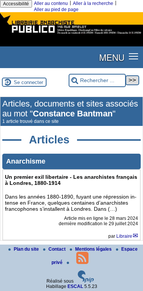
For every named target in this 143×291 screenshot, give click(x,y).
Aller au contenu (51, 3)
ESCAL (75, 286)
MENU (111, 57)
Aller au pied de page (56, 9)
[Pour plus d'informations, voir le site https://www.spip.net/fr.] (86, 281)
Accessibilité (16, 3)
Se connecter (28, 82)
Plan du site (27, 249)
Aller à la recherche (93, 3)
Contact (57, 249)
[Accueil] (71, 34)
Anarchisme (25, 161)
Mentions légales (94, 249)
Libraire (124, 236)
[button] (133, 55)
